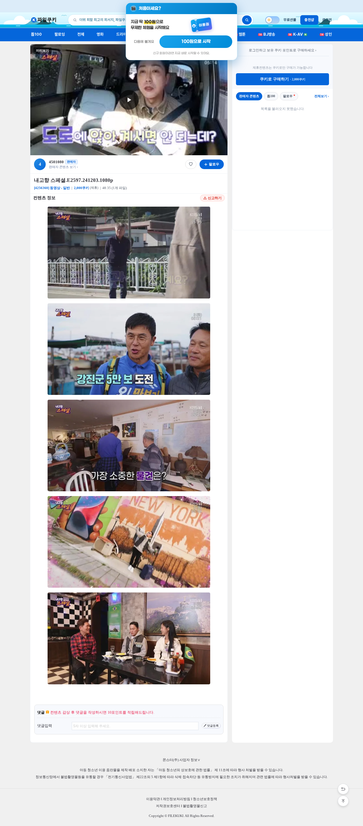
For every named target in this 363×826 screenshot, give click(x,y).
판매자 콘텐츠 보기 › (63, 167)
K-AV (297, 34)
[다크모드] (272, 20)
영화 (100, 34)
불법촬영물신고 (195, 806)
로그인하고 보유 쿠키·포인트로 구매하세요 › (282, 50)
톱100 (36, 34)
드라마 (121, 34)
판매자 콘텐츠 (249, 96)
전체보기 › (321, 96)
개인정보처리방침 (176, 799)
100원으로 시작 (196, 41)
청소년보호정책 (205, 799)
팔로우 (288, 96)
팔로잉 (59, 34)
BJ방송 (267, 34)
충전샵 (309, 20)
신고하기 (215, 198)
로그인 (327, 20)
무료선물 (290, 20)
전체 (80, 34)
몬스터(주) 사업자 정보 (181, 760)
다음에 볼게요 (144, 42)
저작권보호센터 (168, 806)
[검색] (247, 19)
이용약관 (153, 799)
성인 (326, 34)
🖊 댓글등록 (211, 725)
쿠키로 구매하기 (282, 79)
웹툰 (240, 34)
